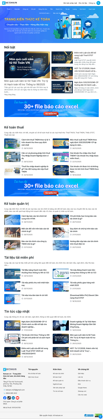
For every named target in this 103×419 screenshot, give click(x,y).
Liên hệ (80, 377)
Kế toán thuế (14, 127)
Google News (82, 387)
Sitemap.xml (82, 391)
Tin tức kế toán (58, 391)
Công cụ (92, 3)
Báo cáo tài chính (58, 13)
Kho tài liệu (83, 3)
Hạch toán (92, 9)
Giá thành (83, 9)
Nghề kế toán (57, 384)
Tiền (51, 9)
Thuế (8, 9)
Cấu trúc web (82, 395)
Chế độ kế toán (44, 13)
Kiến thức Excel (33, 377)
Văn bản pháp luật (70, 3)
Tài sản (67, 9)
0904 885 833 (11, 393)
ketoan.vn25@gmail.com (15, 390)
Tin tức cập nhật (16, 311)
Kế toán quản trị (16, 204)
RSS (79, 384)
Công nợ (25, 9)
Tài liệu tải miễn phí (19, 257)
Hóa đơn (17, 9)
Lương (75, 9)
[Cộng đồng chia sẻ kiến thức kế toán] (9, 3)
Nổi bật (9, 47)
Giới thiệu (81, 373)
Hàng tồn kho (43, 9)
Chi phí (33, 9)
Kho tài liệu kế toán (34, 373)
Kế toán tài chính (58, 373)
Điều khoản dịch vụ (84, 380)
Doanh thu (59, 9)
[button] (98, 3)
